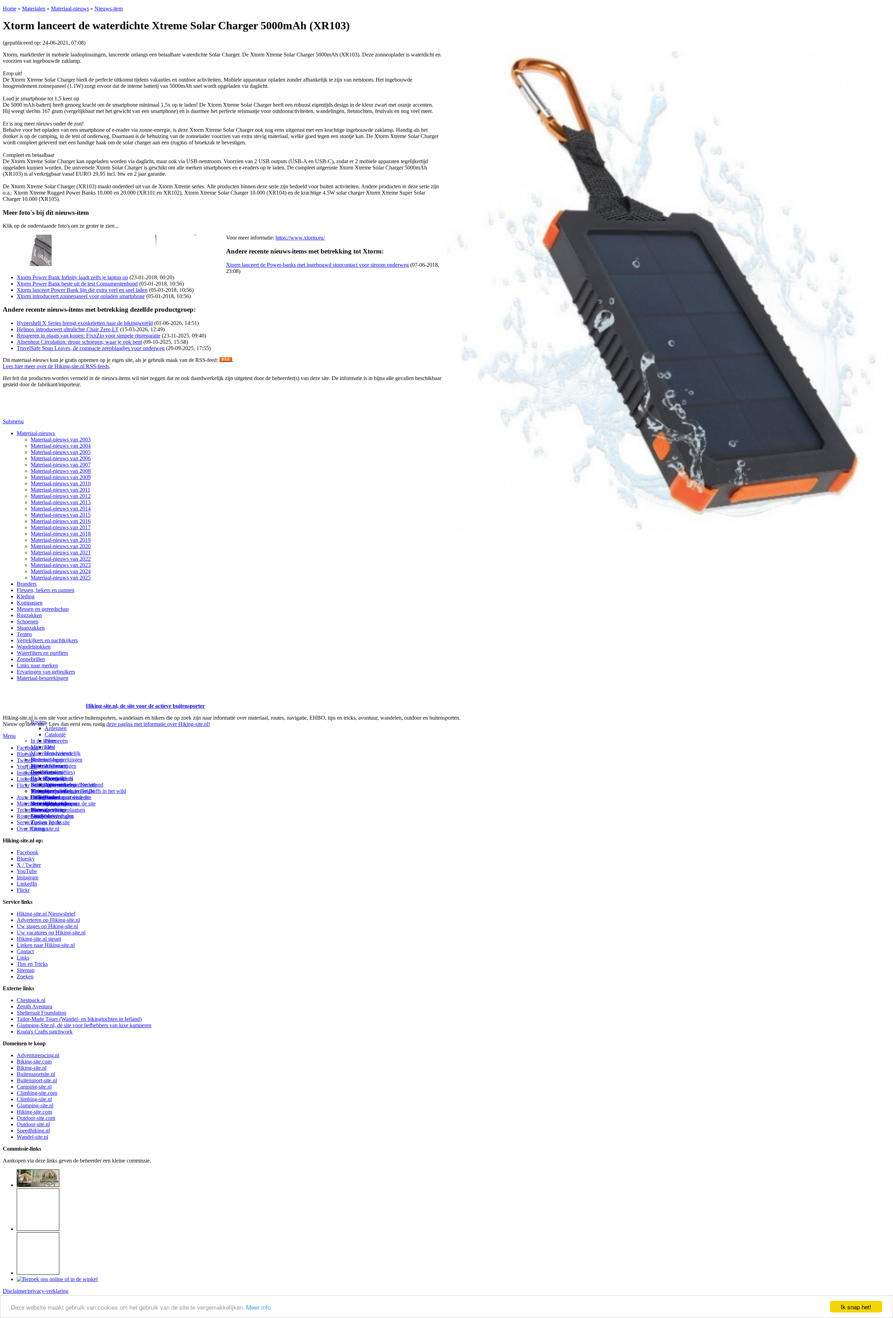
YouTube (27, 871)
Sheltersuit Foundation (41, 1013)
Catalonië (55, 734)
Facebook (27, 748)
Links (23, 958)
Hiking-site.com (34, 1112)
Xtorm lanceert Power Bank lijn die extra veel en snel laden (82, 290)
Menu (9, 736)
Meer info (258, 1307)
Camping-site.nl (34, 1087)
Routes (38, 722)
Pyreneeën (56, 741)
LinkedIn (27, 884)
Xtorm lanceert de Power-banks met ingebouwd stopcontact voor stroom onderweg (317, 265)
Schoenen (27, 621)
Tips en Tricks (32, 964)
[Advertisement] (43, 697)
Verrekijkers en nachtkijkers (47, 640)
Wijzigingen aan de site (70, 803)
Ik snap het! (856, 1306)
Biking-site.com (34, 1062)
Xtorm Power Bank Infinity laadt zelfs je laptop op (72, 277)
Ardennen (56, 728)
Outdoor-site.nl (33, 1124)
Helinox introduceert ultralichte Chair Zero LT (68, 329)
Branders (27, 584)
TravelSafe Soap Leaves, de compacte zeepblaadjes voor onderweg (91, 348)
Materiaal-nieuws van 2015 (61, 515)
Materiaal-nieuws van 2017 (61, 527)
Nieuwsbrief (44, 816)
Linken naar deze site (68, 797)
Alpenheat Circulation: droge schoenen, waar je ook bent (79, 342)
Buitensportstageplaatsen (58, 810)
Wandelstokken (34, 647)
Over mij (54, 778)
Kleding (26, 596)
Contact (39, 829)
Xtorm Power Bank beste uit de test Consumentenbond (77, 284)
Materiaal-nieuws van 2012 (61, 496)
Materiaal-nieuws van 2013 (61, 502)
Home (9, 9)
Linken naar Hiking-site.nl (46, 945)
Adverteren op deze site (71, 785)
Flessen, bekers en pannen (45, 590)
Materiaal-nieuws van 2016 (61, 521)
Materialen (33, 9)
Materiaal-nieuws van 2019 (61, 540)
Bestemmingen (47, 760)
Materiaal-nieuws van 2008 (61, 471)
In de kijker (43, 741)
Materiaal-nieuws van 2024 (61, 571)
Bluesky (26, 859)
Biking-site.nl (31, 1068)
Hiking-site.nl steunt (39, 939)
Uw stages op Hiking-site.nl (47, 926)
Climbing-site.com (37, 1093)
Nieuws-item (109, 9)
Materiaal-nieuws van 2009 (61, 477)
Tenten (24, 634)
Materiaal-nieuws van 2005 (61, 452)
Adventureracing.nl (38, 1055)
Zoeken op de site (50, 822)
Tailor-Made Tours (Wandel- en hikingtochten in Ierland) (79, 1019)
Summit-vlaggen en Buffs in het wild (85, 791)
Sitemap (39, 810)
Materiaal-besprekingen (42, 678)
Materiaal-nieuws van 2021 (61, 552)
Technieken (29, 810)
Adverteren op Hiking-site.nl (48, 920)
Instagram (27, 773)
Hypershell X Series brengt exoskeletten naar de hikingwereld (85, 323)
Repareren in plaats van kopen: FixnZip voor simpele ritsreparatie (88, 336)
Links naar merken (37, 665)
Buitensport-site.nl (37, 1080)
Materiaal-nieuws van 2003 (61, 439)
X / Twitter (29, 865)
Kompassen (30, 603)
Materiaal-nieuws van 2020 (61, 546)
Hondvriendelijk (63, 753)
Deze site (41, 772)
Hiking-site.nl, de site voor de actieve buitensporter (145, 706)
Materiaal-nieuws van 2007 (61, 465)
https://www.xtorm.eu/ (300, 238)
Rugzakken (29, 615)
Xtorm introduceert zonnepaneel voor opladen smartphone (81, 296)
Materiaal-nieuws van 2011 (60, 490)
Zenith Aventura (34, 1006)
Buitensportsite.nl (36, 1074)
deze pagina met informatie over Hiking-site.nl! (158, 724)
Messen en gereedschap (43, 609)
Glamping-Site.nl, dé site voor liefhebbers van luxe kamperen (84, 1025)
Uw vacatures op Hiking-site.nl (51, 933)
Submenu (13, 421)
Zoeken (25, 976)
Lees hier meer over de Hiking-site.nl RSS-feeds (56, 366)
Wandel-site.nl (32, 1137)
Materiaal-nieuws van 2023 (61, 565)
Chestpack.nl (31, 1000)
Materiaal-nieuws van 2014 (61, 509)
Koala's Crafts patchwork (45, 1032)
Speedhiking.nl (33, 1131)
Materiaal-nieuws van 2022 (61, 559)
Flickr (23, 785)
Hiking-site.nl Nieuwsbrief (46, 914)
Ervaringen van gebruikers (46, 672)
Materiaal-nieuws (70, 9)
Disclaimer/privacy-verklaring (35, 1291)
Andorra (54, 766)
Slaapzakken (31, 628)
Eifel (50, 747)
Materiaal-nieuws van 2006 (61, 458)
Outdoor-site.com (36, 1118)
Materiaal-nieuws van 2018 (61, 534)
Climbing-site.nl (34, 1099)
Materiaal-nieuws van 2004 (61, 446)
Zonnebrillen (31, 659)
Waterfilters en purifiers (42, 653)
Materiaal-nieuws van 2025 (61, 578)
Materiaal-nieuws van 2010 (61, 483)
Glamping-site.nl (35, 1105)
